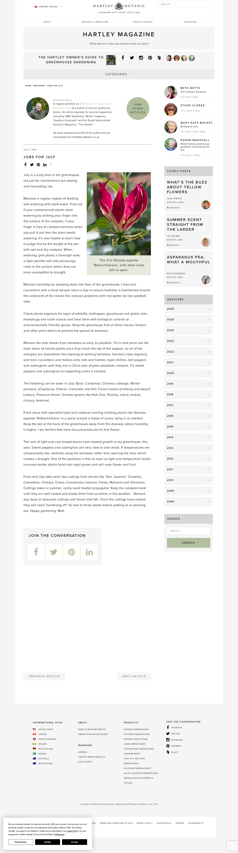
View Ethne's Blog (190, 110)
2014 (170, 437)
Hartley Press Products (91, 757)
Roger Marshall (195, 140)
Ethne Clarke (193, 105)
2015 (170, 426)
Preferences (21, 842)
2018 (170, 394)
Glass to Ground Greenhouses (141, 773)
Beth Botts (191, 88)
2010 (170, 480)
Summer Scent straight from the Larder (185, 224)
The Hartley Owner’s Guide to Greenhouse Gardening (71, 59)
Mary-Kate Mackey (197, 122)
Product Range (143, 22)
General (82, 752)
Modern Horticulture (136, 739)
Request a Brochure (95, 22)
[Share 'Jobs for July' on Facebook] (25, 164)
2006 (170, 501)
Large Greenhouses (135, 744)
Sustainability (196, 823)
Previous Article (44, 676)
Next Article (134, 676)
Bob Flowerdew (176, 273)
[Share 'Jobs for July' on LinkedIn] (45, 164)
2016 (170, 416)
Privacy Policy (145, 823)
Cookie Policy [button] (72, 831)
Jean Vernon (174, 198)
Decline (47, 842)
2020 (170, 373)
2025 (170, 319)
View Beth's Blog (190, 96)
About (47, 22)
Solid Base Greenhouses (137, 768)
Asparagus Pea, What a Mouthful (188, 259)
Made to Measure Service (92, 729)
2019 (170, 383)
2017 (170, 405)
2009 (170, 491)
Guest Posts (85, 762)
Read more (173, 207)
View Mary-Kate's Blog (193, 131)
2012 (170, 458)
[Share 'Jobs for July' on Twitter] (32, 164)
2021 (170, 362)
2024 (170, 330)
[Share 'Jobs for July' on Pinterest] (38, 164)
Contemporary (132, 754)
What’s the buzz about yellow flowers (187, 187)
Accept (74, 842)
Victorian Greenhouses (137, 734)
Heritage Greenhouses (136, 729)
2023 (170, 341)
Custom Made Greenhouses (139, 749)
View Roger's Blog (190, 155)
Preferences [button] (59, 834)
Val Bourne (173, 236)
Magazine (190, 22)
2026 (170, 309)
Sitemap (180, 823)
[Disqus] (87, 617)
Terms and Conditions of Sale (116, 823)
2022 (170, 351)
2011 (170, 469)
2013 (170, 448)
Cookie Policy (164, 823)
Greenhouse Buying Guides (93, 734)
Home (28, 86)
